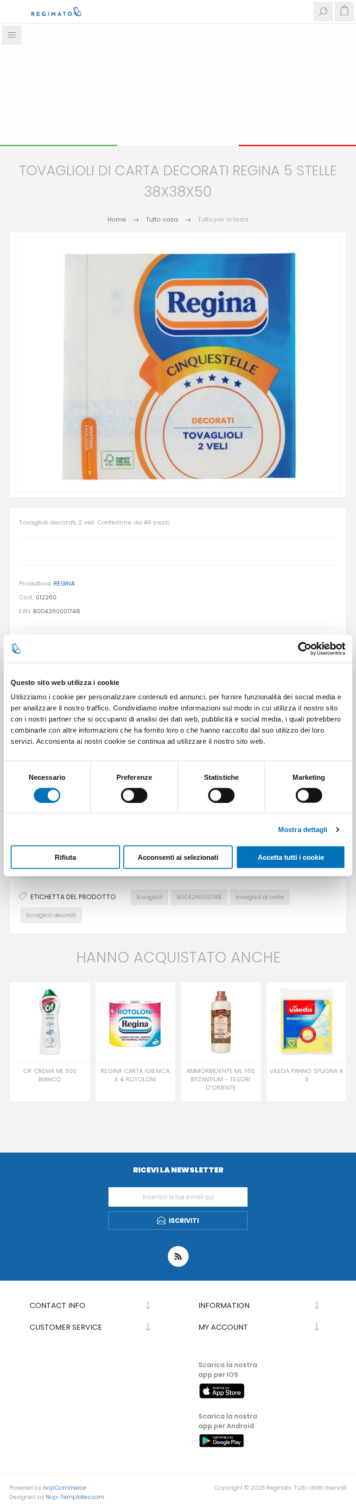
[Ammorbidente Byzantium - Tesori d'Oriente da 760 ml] (220, 1022)
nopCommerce (64, 1488)
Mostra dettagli (303, 829)
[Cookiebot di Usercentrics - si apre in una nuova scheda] (304, 648)
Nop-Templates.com (75, 1497)
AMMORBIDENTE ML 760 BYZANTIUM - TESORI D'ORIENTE (220, 1079)
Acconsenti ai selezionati (178, 857)
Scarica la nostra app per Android (227, 1421)
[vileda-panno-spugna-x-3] (306, 1022)
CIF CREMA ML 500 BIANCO (49, 1075)
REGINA (64, 583)
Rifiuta (65, 857)
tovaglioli (149, 897)
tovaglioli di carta (260, 897)
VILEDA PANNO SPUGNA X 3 (306, 1075)
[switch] (134, 795)
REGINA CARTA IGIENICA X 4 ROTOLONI (135, 1075)
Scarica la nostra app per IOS (227, 1369)
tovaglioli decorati (51, 915)
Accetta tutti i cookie (291, 857)
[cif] (49, 1022)
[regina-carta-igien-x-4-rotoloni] (135, 1022)
